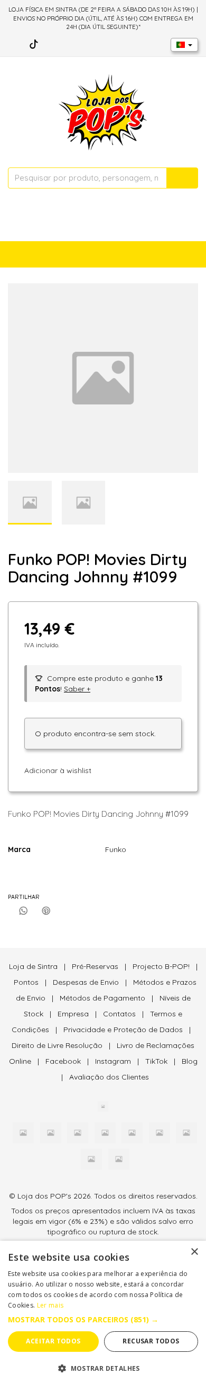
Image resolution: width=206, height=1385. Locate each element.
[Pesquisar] (182, 178)
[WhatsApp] (23, 911)
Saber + (77, 689)
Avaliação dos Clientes (109, 1077)
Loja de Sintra (33, 966)
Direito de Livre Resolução (57, 1045)
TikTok (156, 1061)
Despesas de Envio (86, 982)
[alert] (103, 1313)
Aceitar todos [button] (53, 1341)
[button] (103, 1319)
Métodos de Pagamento (102, 998)
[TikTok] (34, 44)
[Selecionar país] (184, 45)
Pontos (26, 982)
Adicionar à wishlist (57, 770)
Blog (190, 1061)
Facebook (63, 1061)
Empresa (73, 1013)
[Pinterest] (46, 911)
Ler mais (50, 1305)
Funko (115, 849)
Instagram (113, 1061)
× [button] (194, 1252)
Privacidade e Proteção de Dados (123, 1029)
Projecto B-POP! (161, 966)
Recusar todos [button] (151, 1341)
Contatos (119, 1013)
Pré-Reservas (95, 966)
